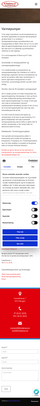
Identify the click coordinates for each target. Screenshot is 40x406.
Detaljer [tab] (20, 167)
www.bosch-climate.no (9, 249)
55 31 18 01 (22, 316)
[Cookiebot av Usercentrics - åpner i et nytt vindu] (28, 161)
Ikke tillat (20, 244)
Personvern (34, 401)
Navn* (4, 347)
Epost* (5, 358)
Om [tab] (32, 167)
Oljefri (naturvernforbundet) (11, 274)
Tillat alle (20, 232)
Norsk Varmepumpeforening (11, 277)
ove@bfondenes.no (20, 330)
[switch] (34, 209)
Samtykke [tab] (7, 167)
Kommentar (7, 368)
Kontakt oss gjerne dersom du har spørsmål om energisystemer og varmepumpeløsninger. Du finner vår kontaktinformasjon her (19, 152)
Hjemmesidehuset (14, 401)
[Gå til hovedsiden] (10, 4)
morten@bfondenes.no (20, 328)
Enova (4, 279)
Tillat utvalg (20, 238)
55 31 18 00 (8, 263)
